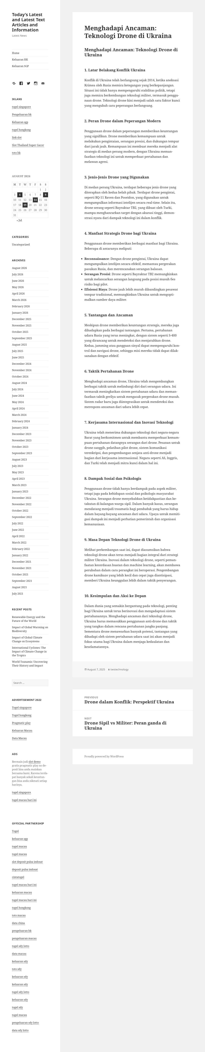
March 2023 (19, 485)
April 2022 (18, 536)
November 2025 (21, 325)
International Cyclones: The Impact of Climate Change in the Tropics (29, 651)
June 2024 (18, 395)
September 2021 (22, 581)
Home (15, 53)
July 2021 (17, 593)
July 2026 (17, 274)
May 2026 (18, 287)
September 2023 (22, 453)
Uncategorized (21, 244)
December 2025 (21, 319)
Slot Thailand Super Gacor (28, 145)
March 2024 (19, 415)
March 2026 (19, 300)
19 (25, 205)
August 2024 (19, 383)
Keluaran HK (20, 59)
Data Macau (19, 738)
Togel (15, 831)
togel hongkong (21, 130)
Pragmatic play (21, 723)
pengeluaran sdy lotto (25, 1022)
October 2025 (20, 332)
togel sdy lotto (20, 946)
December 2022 (21, 498)
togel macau (19, 1015)
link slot (17, 137)
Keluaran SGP (20, 66)
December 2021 (21, 561)
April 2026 (18, 293)
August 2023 (19, 459)
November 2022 (21, 504)
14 (35, 200)
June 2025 (18, 357)
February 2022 (21, 549)
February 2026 (21, 306)
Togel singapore (22, 707)
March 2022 (19, 542)
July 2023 (17, 466)
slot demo (35, 761)
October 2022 (20, 510)
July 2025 (17, 351)
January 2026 (20, 312)
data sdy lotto (20, 1030)
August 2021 (19, 587)
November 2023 (21, 440)
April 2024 (18, 408)
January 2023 (20, 491)
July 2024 (17, 389)
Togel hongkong (21, 715)
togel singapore (21, 107)
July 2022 (17, 523)
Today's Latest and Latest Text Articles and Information (28, 22)
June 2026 (18, 281)
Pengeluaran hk (21, 114)
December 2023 (21, 434)
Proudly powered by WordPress (104, 756)
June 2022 (18, 530)
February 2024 (21, 421)
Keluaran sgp (20, 122)
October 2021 (20, 574)
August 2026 (19, 268)
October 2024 (20, 376)
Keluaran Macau (22, 730)
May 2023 (18, 472)
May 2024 (18, 402)
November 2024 (21, 370)
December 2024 (21, 364)
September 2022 (22, 517)
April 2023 (18, 478)
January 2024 (20, 427)
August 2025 (19, 344)
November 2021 (21, 568)
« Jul (19, 220)
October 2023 (20, 447)
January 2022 (20, 555)
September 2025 (22, 338)
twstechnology (119, 669)
